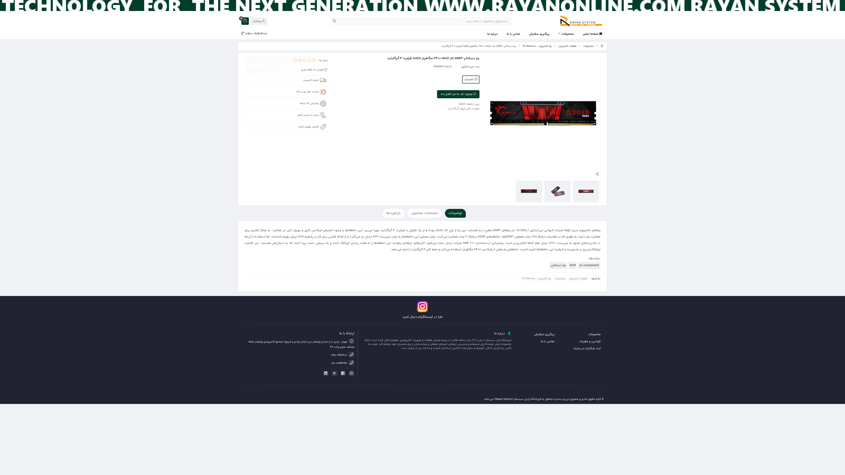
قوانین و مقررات (590, 341)
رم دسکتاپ (558, 265)
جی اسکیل (467, 66)
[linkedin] (325, 373)
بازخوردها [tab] (393, 213)
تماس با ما (513, 34)
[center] (334, 21)
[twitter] (333, 373)
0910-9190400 (255, 34)
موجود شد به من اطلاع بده (457, 94)
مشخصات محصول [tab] (424, 213)
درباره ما (492, 34)
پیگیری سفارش (539, 34)
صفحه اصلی (591, 34)
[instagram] (350, 373)
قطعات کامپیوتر (567, 46)
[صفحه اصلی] (602, 46)
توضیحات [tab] (455, 213)
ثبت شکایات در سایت (587, 348)
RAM (573, 265)
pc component (589, 265)
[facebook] (342, 373)
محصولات (567, 34)
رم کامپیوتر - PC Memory (537, 46)
